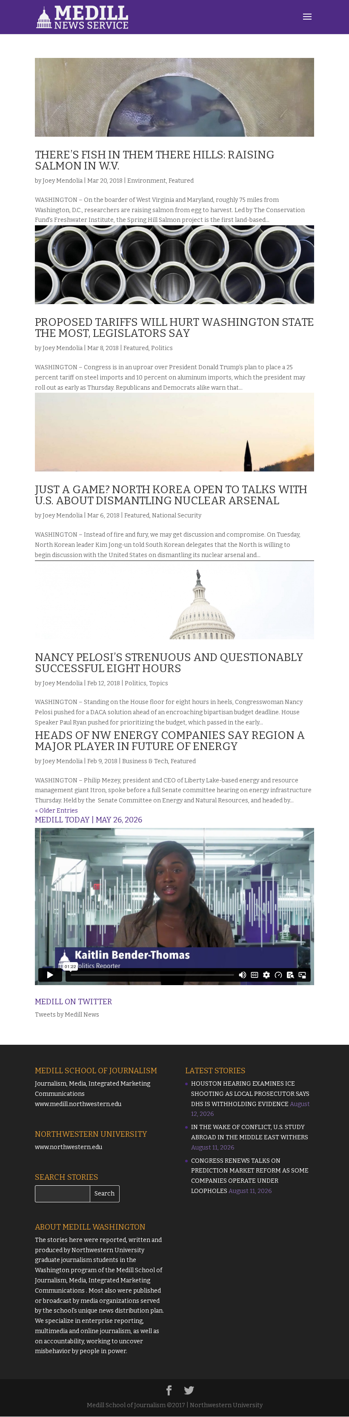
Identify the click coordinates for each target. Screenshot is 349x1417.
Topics (158, 683)
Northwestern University (108, 1250)
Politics (162, 348)
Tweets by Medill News (67, 1014)
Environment (146, 180)
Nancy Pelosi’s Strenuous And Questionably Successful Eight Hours (169, 663)
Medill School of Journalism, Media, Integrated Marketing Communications (98, 1280)
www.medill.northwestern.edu (78, 1104)
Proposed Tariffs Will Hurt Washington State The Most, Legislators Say (174, 328)
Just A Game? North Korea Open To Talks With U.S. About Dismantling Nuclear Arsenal (171, 495)
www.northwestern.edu (68, 1147)
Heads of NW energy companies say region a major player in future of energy (170, 741)
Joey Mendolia (63, 180)
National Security (176, 515)
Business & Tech (145, 761)
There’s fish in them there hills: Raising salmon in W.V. (155, 160)
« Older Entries (56, 810)
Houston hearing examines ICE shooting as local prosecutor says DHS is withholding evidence (250, 1094)
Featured (181, 180)
